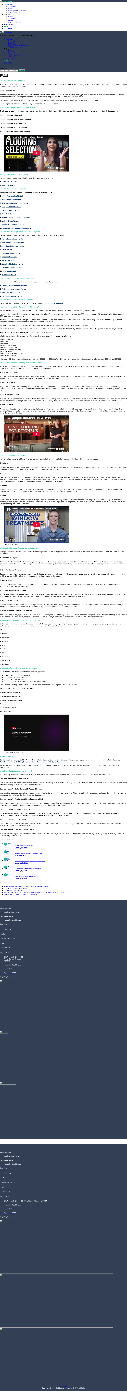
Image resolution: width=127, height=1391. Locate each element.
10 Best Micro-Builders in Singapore (24, 845)
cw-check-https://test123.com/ (15, 888)
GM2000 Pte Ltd (8, 260)
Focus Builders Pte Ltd (10, 210)
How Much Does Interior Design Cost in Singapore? (19, 307)
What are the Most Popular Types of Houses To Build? (20, 620)
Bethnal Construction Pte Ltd (13, 225)
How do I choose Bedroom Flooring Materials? (17, 107)
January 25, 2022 (21, 863)
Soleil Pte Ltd (7, 250)
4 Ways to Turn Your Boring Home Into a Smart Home (28, 853)
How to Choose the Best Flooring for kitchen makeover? (21, 363)
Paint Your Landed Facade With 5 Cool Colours (27, 876)
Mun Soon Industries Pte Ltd (13, 242)
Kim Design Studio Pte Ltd (12, 296)
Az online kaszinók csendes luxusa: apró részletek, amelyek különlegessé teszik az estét (37, 892)
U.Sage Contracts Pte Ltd (11, 207)
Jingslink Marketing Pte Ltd (12, 264)
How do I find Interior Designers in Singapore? (17, 278)
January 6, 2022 (21, 871)
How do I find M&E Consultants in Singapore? (17, 300)
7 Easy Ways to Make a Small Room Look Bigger (22, 894)
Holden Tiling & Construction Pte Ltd (16, 217)
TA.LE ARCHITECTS (9, 182)
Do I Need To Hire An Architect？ (12, 81)
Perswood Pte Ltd (9, 275)
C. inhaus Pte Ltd (56, 303)
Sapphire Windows (9, 257)
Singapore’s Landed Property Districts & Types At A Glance (30, 861)
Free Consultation (10, 24)
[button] (63, 81)
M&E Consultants (14, 13)
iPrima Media (80, 1388)
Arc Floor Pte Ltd (9, 271)
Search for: (4, 68)
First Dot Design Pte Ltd (11, 293)
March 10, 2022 (20, 855)
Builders (11, 9)
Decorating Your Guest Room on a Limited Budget (28, 868)
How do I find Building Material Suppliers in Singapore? (20, 232)
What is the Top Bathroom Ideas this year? (16, 771)
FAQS (6, 26)
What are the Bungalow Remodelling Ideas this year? (19, 548)
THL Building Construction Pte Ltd (15, 203)
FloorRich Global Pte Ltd (11, 253)
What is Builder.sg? (7, 756)
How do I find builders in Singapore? (13, 189)
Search (22, 70)
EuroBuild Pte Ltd (8, 214)
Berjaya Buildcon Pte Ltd (11, 200)
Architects (12, 7)
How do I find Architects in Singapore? (14, 174)
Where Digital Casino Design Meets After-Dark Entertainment (27, 886)
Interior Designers (14, 20)
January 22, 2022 (21, 848)
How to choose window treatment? (13, 455)
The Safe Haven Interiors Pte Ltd (14, 285)
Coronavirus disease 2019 (13, 890)
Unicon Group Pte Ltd (10, 221)
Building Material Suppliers (18, 11)
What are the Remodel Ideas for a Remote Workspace (20, 668)
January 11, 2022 (21, 878)
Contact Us (8, 28)
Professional (8, 5)
